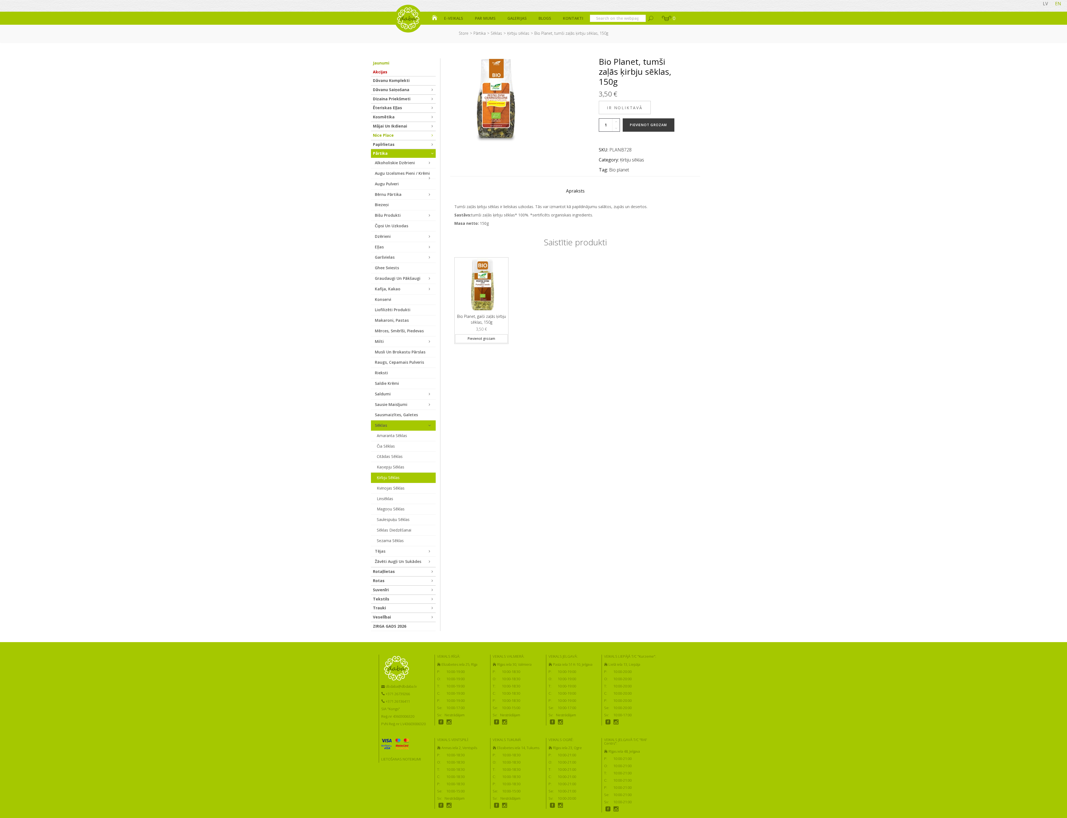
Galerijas (517, 18)
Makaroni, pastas (392, 320)
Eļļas (379, 247)
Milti (379, 341)
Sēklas (496, 33)
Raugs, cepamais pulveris (399, 362)
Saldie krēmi (387, 383)
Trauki (379, 607)
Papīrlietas (384, 144)
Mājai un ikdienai (390, 126)
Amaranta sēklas (392, 435)
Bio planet (619, 170)
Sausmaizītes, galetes (396, 414)
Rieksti (381, 372)
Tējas (380, 551)
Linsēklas (385, 498)
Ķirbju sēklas (518, 33)
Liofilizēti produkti (392, 309)
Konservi (383, 299)
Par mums (485, 18)
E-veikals (453, 18)
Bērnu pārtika (388, 194)
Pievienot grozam (648, 125)
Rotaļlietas (384, 571)
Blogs (545, 18)
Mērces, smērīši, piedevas (399, 330)
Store (463, 33)
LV (1045, 4)
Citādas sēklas (390, 456)
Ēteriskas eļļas (387, 107)
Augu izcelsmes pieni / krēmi (402, 173)
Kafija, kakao (387, 288)
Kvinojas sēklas (391, 488)
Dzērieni (383, 236)
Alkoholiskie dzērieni (395, 162)
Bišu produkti (388, 215)
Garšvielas (385, 257)
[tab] (575, 192)
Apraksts (575, 191)
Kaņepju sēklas (390, 467)
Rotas (379, 580)
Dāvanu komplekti (391, 80)
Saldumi (383, 393)
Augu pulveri (387, 183)
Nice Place (383, 135)
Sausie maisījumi (391, 404)
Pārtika (479, 33)
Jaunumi (381, 63)
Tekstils (381, 599)
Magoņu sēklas (391, 509)
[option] (481, 298)
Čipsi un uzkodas (391, 225)
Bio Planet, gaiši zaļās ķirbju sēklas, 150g (481, 319)
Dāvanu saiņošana (391, 89)
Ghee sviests (387, 267)
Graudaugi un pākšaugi (397, 278)
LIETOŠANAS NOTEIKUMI (401, 759)
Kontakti (573, 18)
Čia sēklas (386, 446)
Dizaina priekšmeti (391, 98)
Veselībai (382, 617)
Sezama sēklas (390, 540)
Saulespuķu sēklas (393, 519)
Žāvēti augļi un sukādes (398, 561)
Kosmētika (384, 116)
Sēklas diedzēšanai (394, 530)
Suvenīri (381, 589)
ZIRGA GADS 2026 (389, 626)
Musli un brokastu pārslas (400, 352)
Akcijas (380, 71)
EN (1058, 4)
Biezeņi (382, 204)
